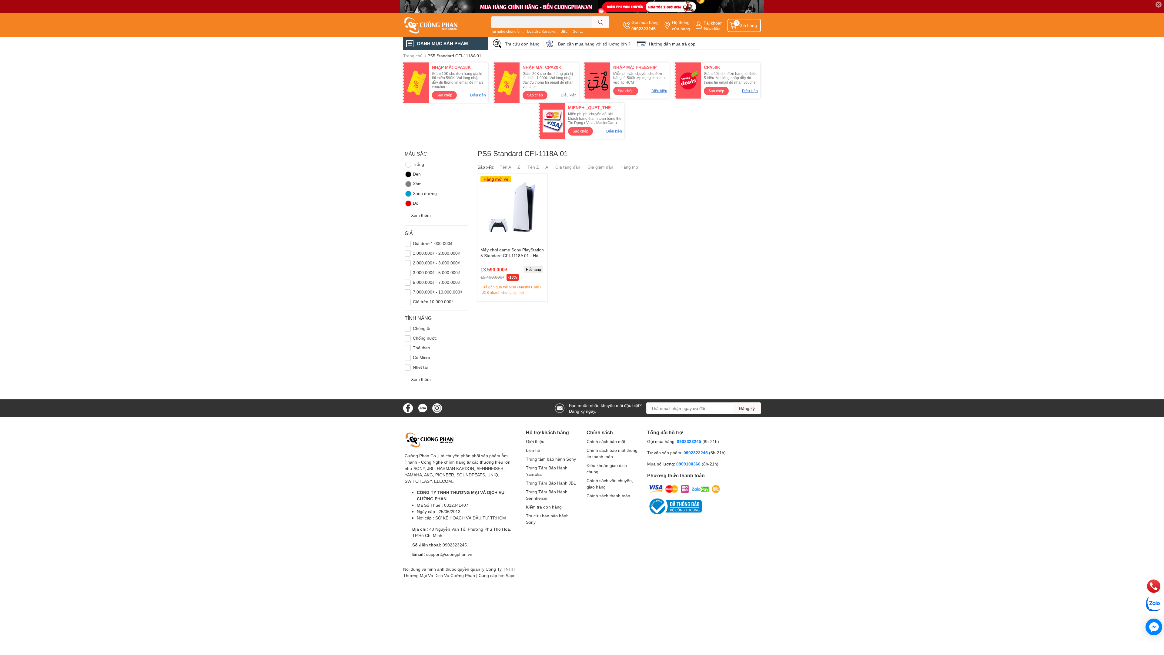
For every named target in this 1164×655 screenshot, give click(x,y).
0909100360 (689, 463)
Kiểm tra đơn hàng (544, 506)
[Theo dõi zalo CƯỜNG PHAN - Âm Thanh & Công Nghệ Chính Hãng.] (422, 407)
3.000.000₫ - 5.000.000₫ (436, 272)
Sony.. (578, 31)
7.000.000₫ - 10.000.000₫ (437, 291)
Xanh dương (425, 193)
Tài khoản (713, 22)
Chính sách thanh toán (608, 495)
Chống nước (425, 338)
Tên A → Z (510, 167)
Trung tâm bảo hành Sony (551, 459)
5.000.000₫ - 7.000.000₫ (436, 282)
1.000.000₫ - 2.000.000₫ (436, 253)
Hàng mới (629, 167)
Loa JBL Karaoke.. (542, 31)
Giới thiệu (535, 441)
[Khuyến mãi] (582, 6)
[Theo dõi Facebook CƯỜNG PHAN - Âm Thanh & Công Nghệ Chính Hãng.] (408, 407)
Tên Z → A (537, 167)
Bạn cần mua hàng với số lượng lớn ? (594, 43)
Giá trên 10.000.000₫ (433, 301)
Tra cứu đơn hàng (522, 43)
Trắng (418, 164)
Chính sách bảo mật (606, 441)
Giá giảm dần (600, 167)
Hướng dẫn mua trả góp (672, 43)
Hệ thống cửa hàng (681, 25)
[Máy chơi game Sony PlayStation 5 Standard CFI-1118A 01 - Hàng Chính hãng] (512, 208)
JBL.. (565, 31)
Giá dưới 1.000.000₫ (432, 243)
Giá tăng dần (567, 167)
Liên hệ (533, 450)
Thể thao (421, 347)
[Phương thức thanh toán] (684, 488)
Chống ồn (422, 328)
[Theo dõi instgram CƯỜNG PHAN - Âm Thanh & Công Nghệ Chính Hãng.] (437, 407)
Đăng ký (747, 408)
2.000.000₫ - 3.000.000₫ (436, 262)
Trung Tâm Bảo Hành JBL (551, 482)
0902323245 (643, 28)
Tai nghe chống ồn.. (507, 31)
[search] (600, 22)
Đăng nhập (712, 28)
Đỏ (415, 203)
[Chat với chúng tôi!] (1154, 627)
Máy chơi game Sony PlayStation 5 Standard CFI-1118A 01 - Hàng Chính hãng (512, 255)
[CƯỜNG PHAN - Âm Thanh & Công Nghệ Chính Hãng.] (440, 25)
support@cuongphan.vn (449, 554)
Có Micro (421, 357)
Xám (417, 183)
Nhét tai (420, 367)
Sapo (511, 575)
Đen (417, 173)
